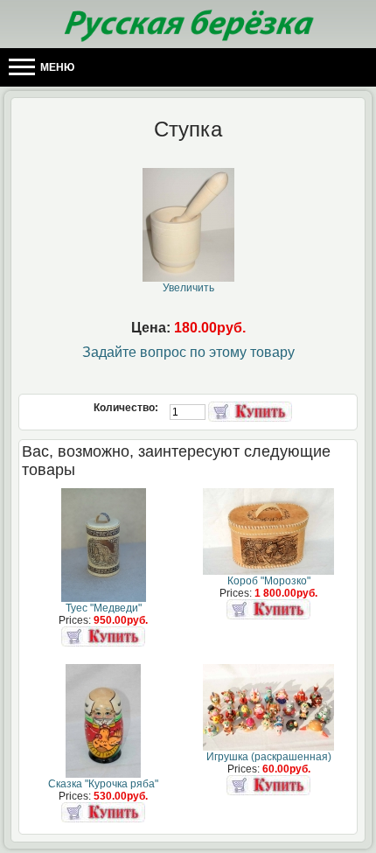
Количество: (127, 408)
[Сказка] (103, 774)
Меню (56, 67)
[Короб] (268, 571)
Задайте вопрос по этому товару (188, 352)
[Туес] (103, 598)
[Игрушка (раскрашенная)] (268, 747)
